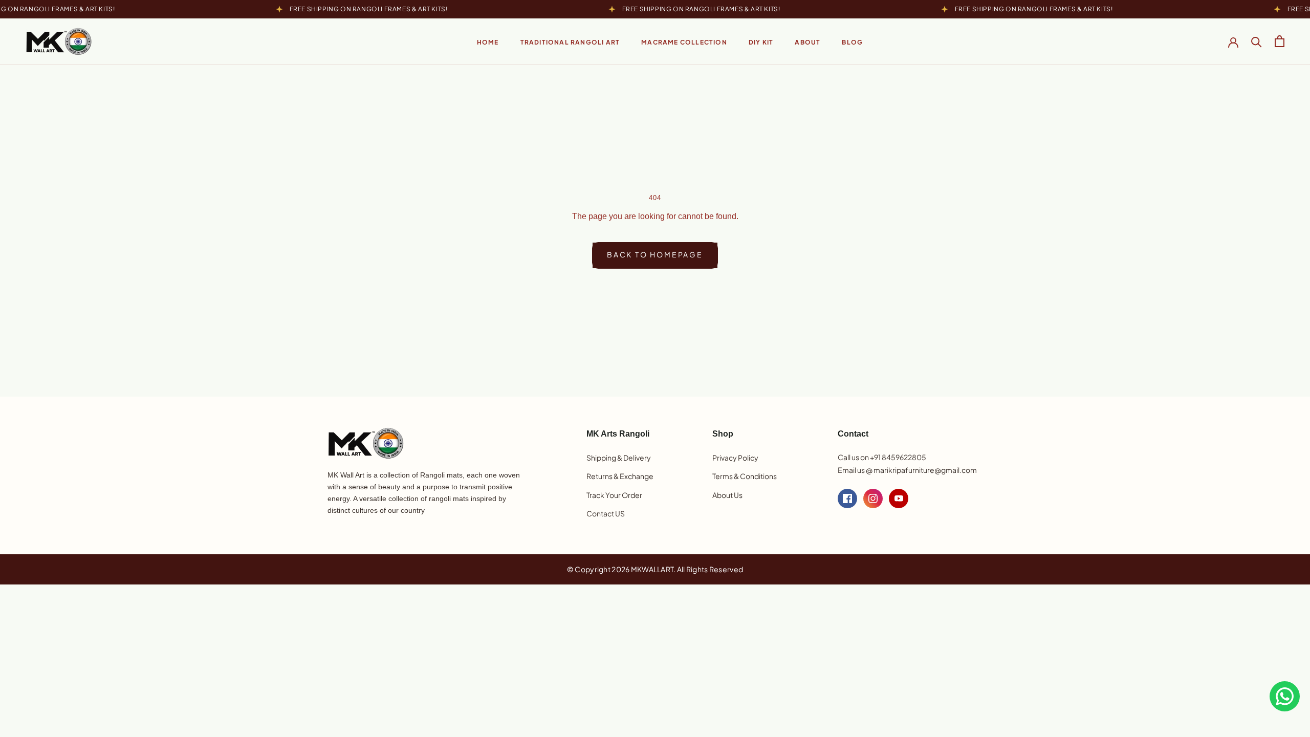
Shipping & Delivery (618, 457)
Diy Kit (761, 42)
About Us (727, 495)
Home (488, 42)
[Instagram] (873, 498)
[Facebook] (847, 498)
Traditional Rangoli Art (570, 42)
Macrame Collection (684, 42)
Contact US (605, 513)
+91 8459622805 (898, 457)
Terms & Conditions (744, 476)
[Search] (1256, 41)
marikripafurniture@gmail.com (925, 469)
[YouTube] (898, 498)
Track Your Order (614, 495)
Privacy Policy (735, 457)
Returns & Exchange (619, 476)
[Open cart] (1279, 41)
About (807, 42)
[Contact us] (1285, 696)
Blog (852, 42)
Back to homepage (655, 254)
